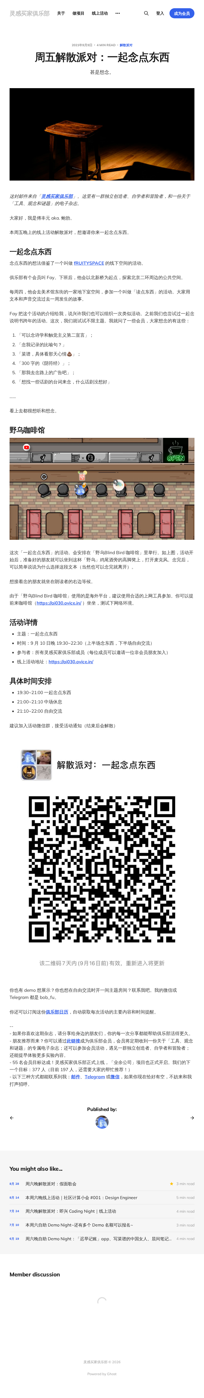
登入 (160, 13)
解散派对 (126, 45)
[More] (118, 13)
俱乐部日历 (57, 1012)
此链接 (73, 1041)
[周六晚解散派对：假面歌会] (102, 1184)
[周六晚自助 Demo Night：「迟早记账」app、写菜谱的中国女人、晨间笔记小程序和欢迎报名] (102, 1239)
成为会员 (182, 13)
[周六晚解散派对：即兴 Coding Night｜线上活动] (102, 1211)
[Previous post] (14, 1118)
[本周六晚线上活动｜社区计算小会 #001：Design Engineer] (102, 1197)
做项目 (78, 13)
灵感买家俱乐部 (30, 13)
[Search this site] (146, 13)
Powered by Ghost (102, 1374)
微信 (115, 1076)
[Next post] (190, 1118)
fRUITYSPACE (89, 263)
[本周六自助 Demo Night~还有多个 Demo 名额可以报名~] (102, 1225)
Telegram (95, 1076)
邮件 (75, 1076)
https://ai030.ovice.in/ (59, 603)
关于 (61, 13)
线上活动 (100, 13)
